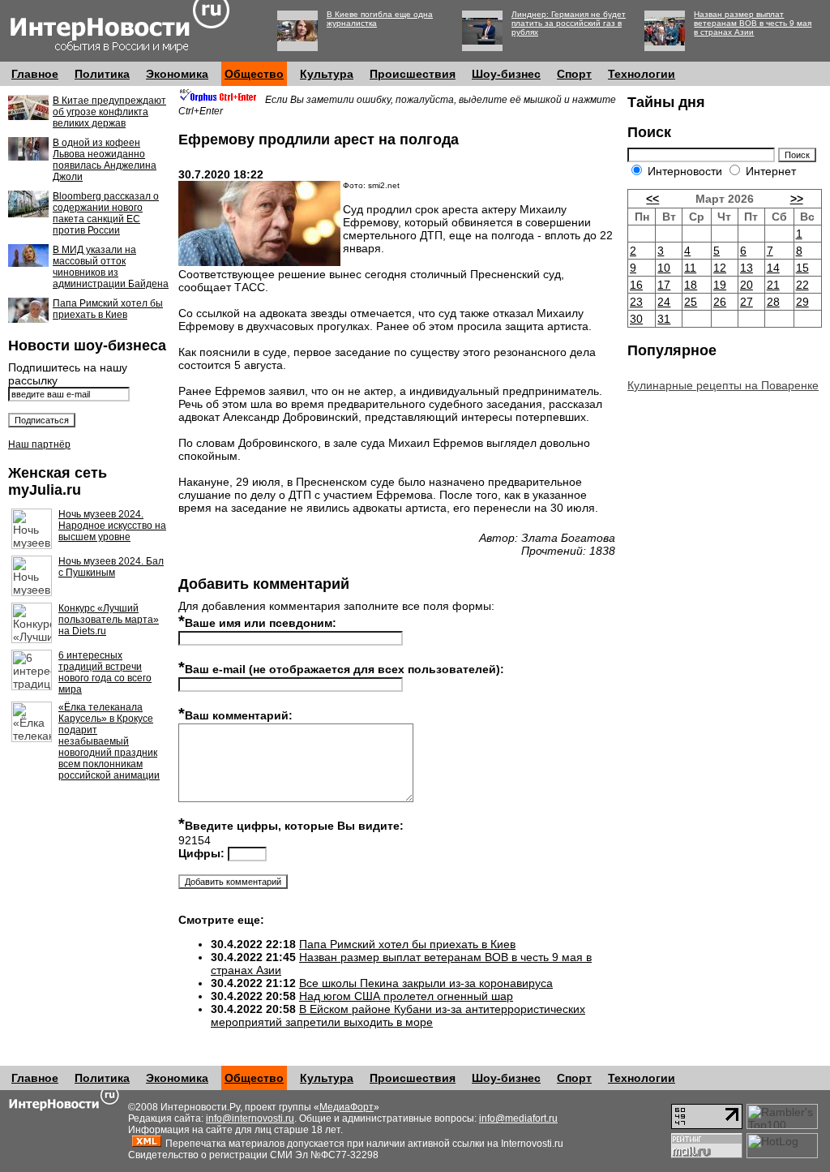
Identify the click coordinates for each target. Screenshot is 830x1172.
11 (690, 267)
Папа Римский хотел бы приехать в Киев (108, 309)
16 (636, 284)
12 (719, 267)
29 (802, 301)
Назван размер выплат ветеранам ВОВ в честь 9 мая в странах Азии (752, 23)
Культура (326, 73)
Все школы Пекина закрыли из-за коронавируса (426, 983)
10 (663, 267)
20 (746, 284)
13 (746, 267)
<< (652, 198)
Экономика (177, 73)
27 (746, 301)
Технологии (641, 73)
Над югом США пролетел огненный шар (406, 996)
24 (663, 301)
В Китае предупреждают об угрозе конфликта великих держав (109, 112)
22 (802, 284)
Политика (102, 73)
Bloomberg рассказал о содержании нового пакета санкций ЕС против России (106, 213)
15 (802, 267)
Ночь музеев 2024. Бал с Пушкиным (111, 567)
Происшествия (413, 73)
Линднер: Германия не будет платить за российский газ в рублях (568, 23)
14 (773, 267)
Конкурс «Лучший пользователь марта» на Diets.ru (108, 620)
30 (636, 318)
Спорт (574, 73)
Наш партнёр (39, 444)
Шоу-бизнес (506, 73)
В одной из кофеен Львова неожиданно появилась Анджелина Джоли (104, 159)
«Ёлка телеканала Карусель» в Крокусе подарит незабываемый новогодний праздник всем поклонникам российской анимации (109, 741)
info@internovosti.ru (250, 1118)
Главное (34, 73)
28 (773, 301)
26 (719, 301)
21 (773, 284)
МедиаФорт (346, 1107)
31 (663, 318)
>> (796, 198)
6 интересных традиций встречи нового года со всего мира (105, 672)
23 (636, 301)
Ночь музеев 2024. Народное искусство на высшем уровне (112, 526)
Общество (254, 73)
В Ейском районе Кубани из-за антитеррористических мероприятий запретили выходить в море (398, 1015)
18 (690, 284)
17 (663, 284)
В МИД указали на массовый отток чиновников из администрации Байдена (111, 267)
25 (690, 301)
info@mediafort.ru (518, 1118)
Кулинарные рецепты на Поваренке (723, 385)
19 (719, 284)
